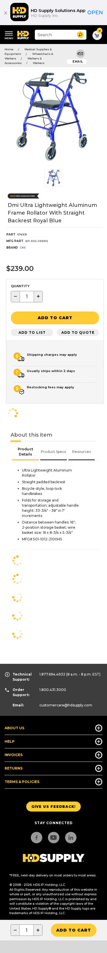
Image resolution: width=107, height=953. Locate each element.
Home (9, 49)
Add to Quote (77, 332)
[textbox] (27, 296)
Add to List (32, 332)
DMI (23, 247)
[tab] (25, 452)
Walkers (39, 63)
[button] (80, 34)
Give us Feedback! (53, 806)
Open (95, 12)
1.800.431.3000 (52, 690)
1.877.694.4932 (52, 674)
